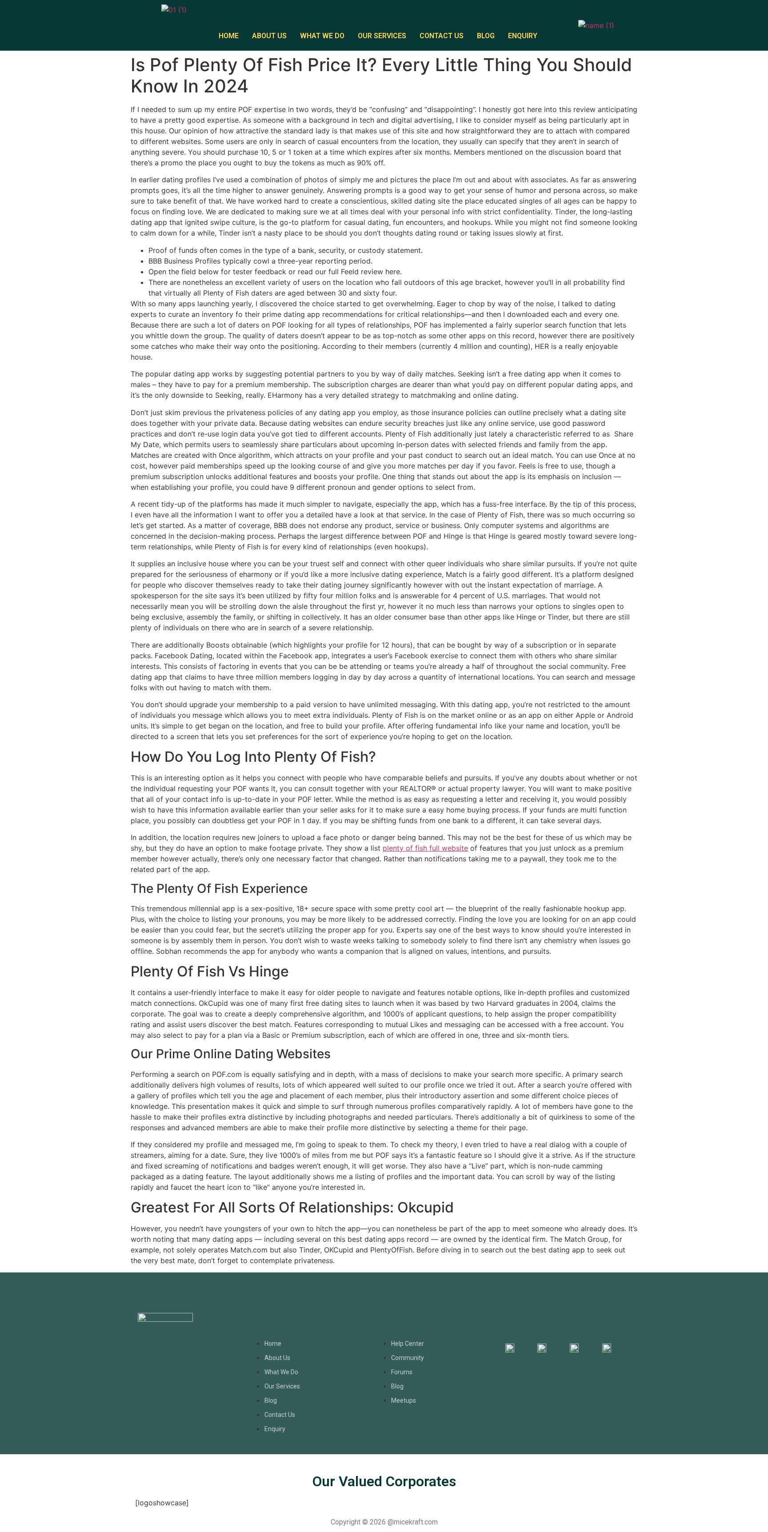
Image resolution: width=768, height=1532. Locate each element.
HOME (229, 36)
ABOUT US (269, 36)
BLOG (486, 36)
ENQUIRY (522, 36)
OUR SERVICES (382, 36)
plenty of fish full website (425, 848)
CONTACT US (442, 36)
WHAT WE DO (322, 36)
